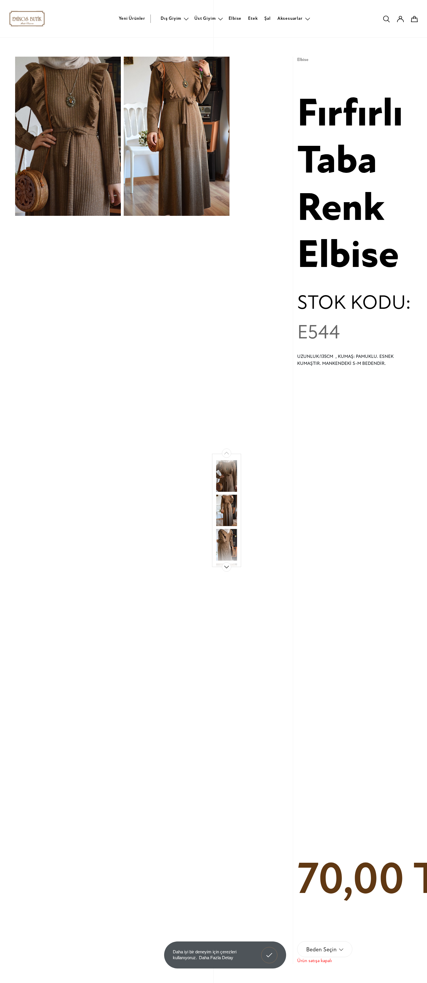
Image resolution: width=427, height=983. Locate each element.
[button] (226, 567)
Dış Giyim (171, 18)
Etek (253, 18)
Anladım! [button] (269, 950)
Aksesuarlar (290, 18)
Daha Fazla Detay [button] (216, 957)
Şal (267, 18)
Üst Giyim (205, 18)
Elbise (235, 18)
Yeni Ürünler (132, 18)
